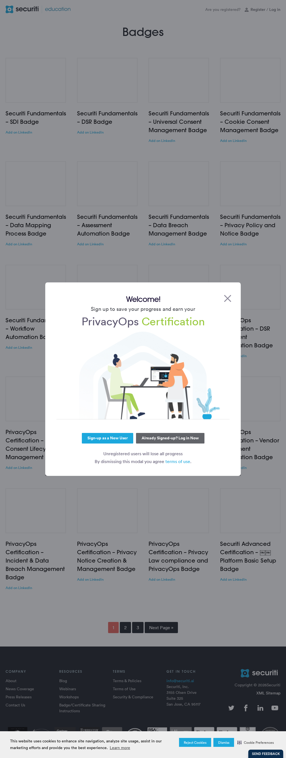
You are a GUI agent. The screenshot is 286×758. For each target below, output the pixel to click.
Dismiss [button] (223, 742)
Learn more (120, 747)
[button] (255, 742)
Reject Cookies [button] (195, 742)
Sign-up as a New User (107, 438)
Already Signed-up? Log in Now (170, 438)
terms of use (177, 461)
